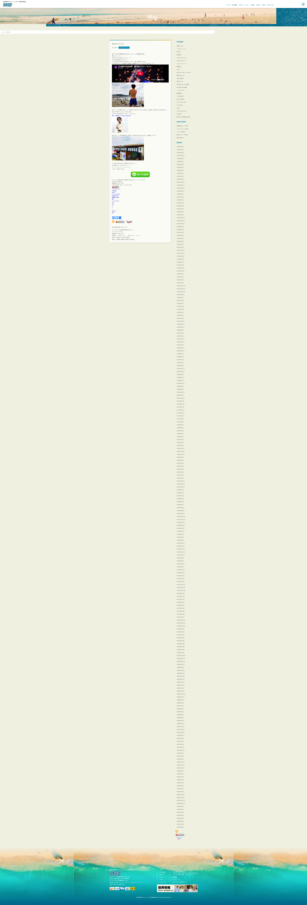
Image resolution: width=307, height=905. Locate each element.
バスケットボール (181, 63)
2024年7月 (179, 197)
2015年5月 (179, 469)
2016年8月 (179, 428)
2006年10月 (180, 768)
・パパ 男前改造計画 (177, 871)
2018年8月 (179, 377)
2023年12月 (180, 217)
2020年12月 (180, 321)
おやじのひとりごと (182, 58)
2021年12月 (180, 286)
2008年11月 (180, 694)
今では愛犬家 (180, 96)
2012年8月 (179, 561)
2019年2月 (179, 365)
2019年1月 (179, 368)
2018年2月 (179, 392)
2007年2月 (179, 756)
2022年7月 (179, 265)
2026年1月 (179, 152)
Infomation (180, 105)
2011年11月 (180, 587)
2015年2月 (179, 475)
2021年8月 (179, 297)
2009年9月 (179, 664)
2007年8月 (179, 738)
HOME (161, 869)
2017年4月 (179, 416)
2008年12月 (180, 691)
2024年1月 (179, 214)
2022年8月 (179, 262)
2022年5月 (179, 271)
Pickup (252, 5)
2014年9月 (179, 490)
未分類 (178, 52)
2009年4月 (179, 679)
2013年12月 (180, 516)
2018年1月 (179, 395)
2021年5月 (179, 306)
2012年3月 (179, 575)
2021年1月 (179, 318)
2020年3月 (179, 342)
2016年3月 (179, 442)
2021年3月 (179, 312)
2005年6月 (179, 815)
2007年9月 (179, 735)
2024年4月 (179, 206)
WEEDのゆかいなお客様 (183, 84)
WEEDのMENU (180, 99)
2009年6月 (179, 673)
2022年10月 (180, 256)
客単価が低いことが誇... (183, 126)
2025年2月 (179, 176)
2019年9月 (179, 354)
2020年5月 (179, 336)
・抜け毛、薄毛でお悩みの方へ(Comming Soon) (184, 873)
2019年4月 (179, 359)
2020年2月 (179, 345)
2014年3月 (179, 507)
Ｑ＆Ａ (178, 108)
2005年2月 (179, 827)
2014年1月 (179, 513)
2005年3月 (179, 824)
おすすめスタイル (181, 60)
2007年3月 (179, 753)
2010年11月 (180, 623)
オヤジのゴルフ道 (181, 102)
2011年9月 (179, 593)
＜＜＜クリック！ (116, 189)
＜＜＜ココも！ (116, 201)
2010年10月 (180, 626)
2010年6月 (179, 638)
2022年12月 (180, 250)
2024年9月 (179, 191)
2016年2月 (179, 445)
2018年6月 (179, 380)
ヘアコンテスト (181, 90)
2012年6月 (179, 567)
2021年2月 (179, 315)
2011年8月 (179, 596)
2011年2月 (179, 614)
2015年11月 (180, 454)
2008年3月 (179, 717)
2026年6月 (179, 146)
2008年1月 (179, 723)
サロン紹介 (234, 5)
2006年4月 (179, 785)
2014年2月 (179, 510)
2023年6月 (179, 235)
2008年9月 (179, 700)
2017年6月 (179, 410)
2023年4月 (179, 241)
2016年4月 (179, 439)
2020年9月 (179, 327)
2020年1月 (179, 348)
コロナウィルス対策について (179, 882)
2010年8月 (179, 632)
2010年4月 (179, 643)
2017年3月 (179, 419)
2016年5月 (179, 436)
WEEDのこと (180, 81)
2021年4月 (179, 309)
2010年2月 (179, 649)
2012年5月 (179, 570)
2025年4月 (179, 170)
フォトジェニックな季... (183, 129)
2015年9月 (179, 457)
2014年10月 (180, 487)
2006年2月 (179, 791)
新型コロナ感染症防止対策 (183, 117)
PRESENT (179, 114)
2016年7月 (179, 430)
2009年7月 (179, 670)
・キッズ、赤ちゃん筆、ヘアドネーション (183, 874)
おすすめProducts (181, 111)
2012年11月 (180, 552)
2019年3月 (179, 362)
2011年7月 (179, 599)
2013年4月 (179, 537)
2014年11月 (180, 484)
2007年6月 (179, 744)
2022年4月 (179, 274)
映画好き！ (179, 66)
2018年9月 (179, 374)
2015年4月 (179, 472)
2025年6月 (179, 164)
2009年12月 (180, 655)
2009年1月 (179, 688)
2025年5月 (179, 167)
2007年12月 (180, 726)
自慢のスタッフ (181, 46)
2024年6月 (179, 200)
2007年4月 (179, 750)
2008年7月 (179, 706)
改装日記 (179, 55)
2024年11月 (180, 185)
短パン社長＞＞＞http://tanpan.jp (121, 115)
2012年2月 (179, 578)
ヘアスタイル (162, 882)
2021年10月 (180, 291)
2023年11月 (180, 220)
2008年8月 (179, 703)
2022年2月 (179, 280)
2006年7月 (179, 777)
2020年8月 (179, 330)
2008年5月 (179, 712)
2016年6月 (179, 433)
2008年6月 (179, 709)
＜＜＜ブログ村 (116, 194)
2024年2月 (179, 212)
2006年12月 (180, 762)
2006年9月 (179, 771)
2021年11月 (180, 288)
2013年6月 (179, 531)
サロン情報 (162, 872)
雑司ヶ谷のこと (181, 75)
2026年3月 (179, 149)
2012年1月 (179, 581)
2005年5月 (179, 818)
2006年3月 (179, 788)
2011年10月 (180, 590)
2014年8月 (179, 493)
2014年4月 (179, 504)
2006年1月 (179, 794)
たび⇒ (178, 69)
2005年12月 (180, 797)
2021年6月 (179, 303)
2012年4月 (179, 572)
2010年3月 (179, 646)
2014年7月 (179, 496)
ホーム (228, 5)
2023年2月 (179, 244)
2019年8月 (179, 357)
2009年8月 (179, 667)
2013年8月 (179, 525)
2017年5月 (179, 413)
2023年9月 (179, 226)
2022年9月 (179, 259)
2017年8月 (179, 404)
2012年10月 (180, 555)
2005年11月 (180, 800)
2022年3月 (179, 277)
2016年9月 (179, 425)
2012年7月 (179, 564)
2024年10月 (180, 188)
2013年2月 (179, 543)
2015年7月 (179, 463)
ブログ (264, 5)
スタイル (258, 5)
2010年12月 (180, 620)
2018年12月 (180, 371)
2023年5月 (179, 238)
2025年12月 (180, 155)
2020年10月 (180, 324)
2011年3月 (179, 611)
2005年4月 (179, 821)
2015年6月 (179, 466)
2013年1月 (179, 546)
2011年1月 (179, 617)
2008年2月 (179, 720)
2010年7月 (179, 635)
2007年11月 (180, 729)
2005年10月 (180, 803)
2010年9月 (179, 629)
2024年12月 (180, 182)
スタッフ (241, 5)
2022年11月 (180, 253)
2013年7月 (179, 528)
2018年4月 (179, 386)
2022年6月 (179, 268)
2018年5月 (179, 383)
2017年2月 (179, 422)
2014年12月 (180, 481)
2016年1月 (179, 448)
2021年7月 (179, 300)
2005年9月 (179, 806)
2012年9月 (179, 558)
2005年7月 (179, 812)
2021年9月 (179, 294)
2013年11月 (180, 519)
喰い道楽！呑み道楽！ (182, 87)
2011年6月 (179, 602)
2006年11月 (180, 765)
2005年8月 (179, 809)
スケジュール (270, 5)
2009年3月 (179, 682)
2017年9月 (179, 401)
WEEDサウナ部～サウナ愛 (183, 72)
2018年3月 (179, 389)
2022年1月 (179, 283)
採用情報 (174, 877)
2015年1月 (179, 478)
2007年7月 (179, 741)
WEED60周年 (180, 78)
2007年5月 (179, 747)
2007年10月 (180, 732)
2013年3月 (179, 540)
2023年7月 (179, 232)
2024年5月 (179, 203)
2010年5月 (179, 641)
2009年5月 (179, 676)
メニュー (247, 5)
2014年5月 (179, 501)
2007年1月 (179, 759)
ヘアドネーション (181, 49)
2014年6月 (179, 499)
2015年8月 (179, 460)
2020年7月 (179, 333)
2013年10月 (180, 522)
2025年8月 (179, 161)
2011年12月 (180, 584)
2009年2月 (179, 685)
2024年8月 (179, 194)
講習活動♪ (179, 93)
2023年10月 (180, 223)
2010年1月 (179, 652)
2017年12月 (180, 398)
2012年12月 (180, 549)
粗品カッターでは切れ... (183, 135)
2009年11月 (180, 658)
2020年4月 (179, 339)
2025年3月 (179, 173)
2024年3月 (179, 209)
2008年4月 (179, 714)
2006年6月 (179, 780)
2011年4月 (179, 608)
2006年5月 (179, 783)
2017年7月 (179, 407)
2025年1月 (179, 179)
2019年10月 (180, 351)
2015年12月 (180, 451)
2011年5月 (179, 605)
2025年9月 (179, 158)
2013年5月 (179, 534)
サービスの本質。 (181, 132)
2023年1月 (179, 247)
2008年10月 (180, 697)
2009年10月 (180, 661)
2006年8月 (179, 774)
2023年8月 (179, 229)
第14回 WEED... (180, 137)
